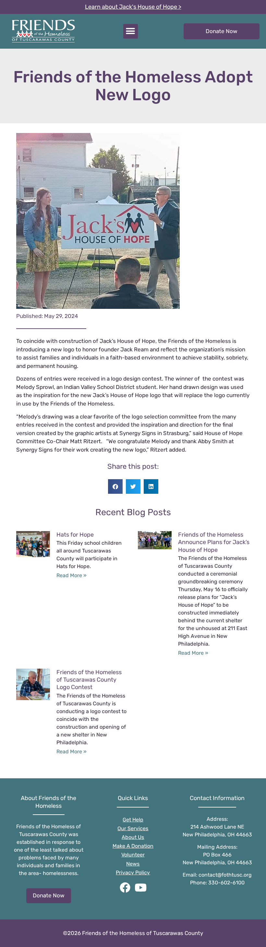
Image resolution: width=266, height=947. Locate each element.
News (132, 864)
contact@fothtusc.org (225, 875)
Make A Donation (133, 846)
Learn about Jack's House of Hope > (133, 6)
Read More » (71, 575)
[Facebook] (125, 887)
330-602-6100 (226, 883)
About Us (133, 837)
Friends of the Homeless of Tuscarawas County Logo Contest (89, 680)
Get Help (133, 820)
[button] (130, 31)
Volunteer (133, 855)
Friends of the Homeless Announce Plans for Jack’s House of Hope (213, 542)
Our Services (132, 828)
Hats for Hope (75, 534)
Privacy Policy (133, 872)
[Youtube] (140, 887)
